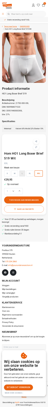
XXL (38, 173)
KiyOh (17, 402)
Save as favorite (25, 209)
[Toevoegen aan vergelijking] (36, 147)
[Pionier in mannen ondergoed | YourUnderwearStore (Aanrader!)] (7, 5)
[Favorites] (38, 5)
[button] (36, 141)
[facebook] (5, 272)
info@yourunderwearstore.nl (20, 265)
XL (30, 173)
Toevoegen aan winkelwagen (24, 200)
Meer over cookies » (14, 393)
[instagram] (13, 272)
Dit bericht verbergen (18, 387)
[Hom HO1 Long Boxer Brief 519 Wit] (24, 57)
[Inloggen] (33, 5)
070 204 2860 (11, 261)
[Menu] (3, 14)
